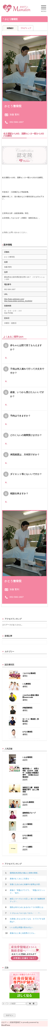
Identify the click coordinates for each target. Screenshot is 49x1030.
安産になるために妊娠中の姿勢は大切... (25, 884)
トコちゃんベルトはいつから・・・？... (25, 913)
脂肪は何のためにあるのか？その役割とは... (27, 907)
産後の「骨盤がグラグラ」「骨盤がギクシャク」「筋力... (27, 891)
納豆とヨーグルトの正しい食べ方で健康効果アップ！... (27, 900)
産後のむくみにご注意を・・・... (23, 879)
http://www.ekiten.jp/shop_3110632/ (18, 301)
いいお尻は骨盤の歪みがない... (22, 927)
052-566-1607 (17, 122)
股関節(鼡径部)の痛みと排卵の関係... (24, 873)
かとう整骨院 (13, 106)
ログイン (9, 1015)
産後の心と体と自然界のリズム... (23, 933)
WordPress (5, 1025)
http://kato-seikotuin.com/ (14, 299)
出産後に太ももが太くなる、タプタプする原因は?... (27, 920)
